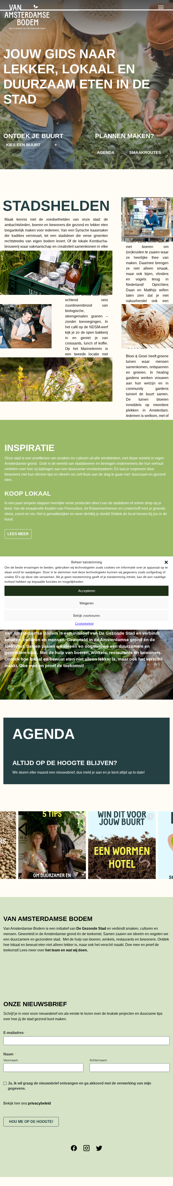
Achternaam (98, 1060)
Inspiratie (30, 448)
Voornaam (10, 1060)
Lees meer (18, 534)
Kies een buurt (31, 144)
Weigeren (86, 603)
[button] (166, 562)
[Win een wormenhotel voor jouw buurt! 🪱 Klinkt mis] (100, 845)
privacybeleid (39, 1103)
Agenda (105, 152)
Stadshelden (56, 206)
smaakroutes (145, 152)
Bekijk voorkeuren (86, 615)
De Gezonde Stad (91, 928)
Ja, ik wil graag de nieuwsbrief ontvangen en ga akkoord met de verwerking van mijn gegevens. (79, 1085)
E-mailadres (14, 1033)
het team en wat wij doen (66, 950)
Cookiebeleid (84, 623)
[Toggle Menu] (161, 7)
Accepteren (86, 591)
